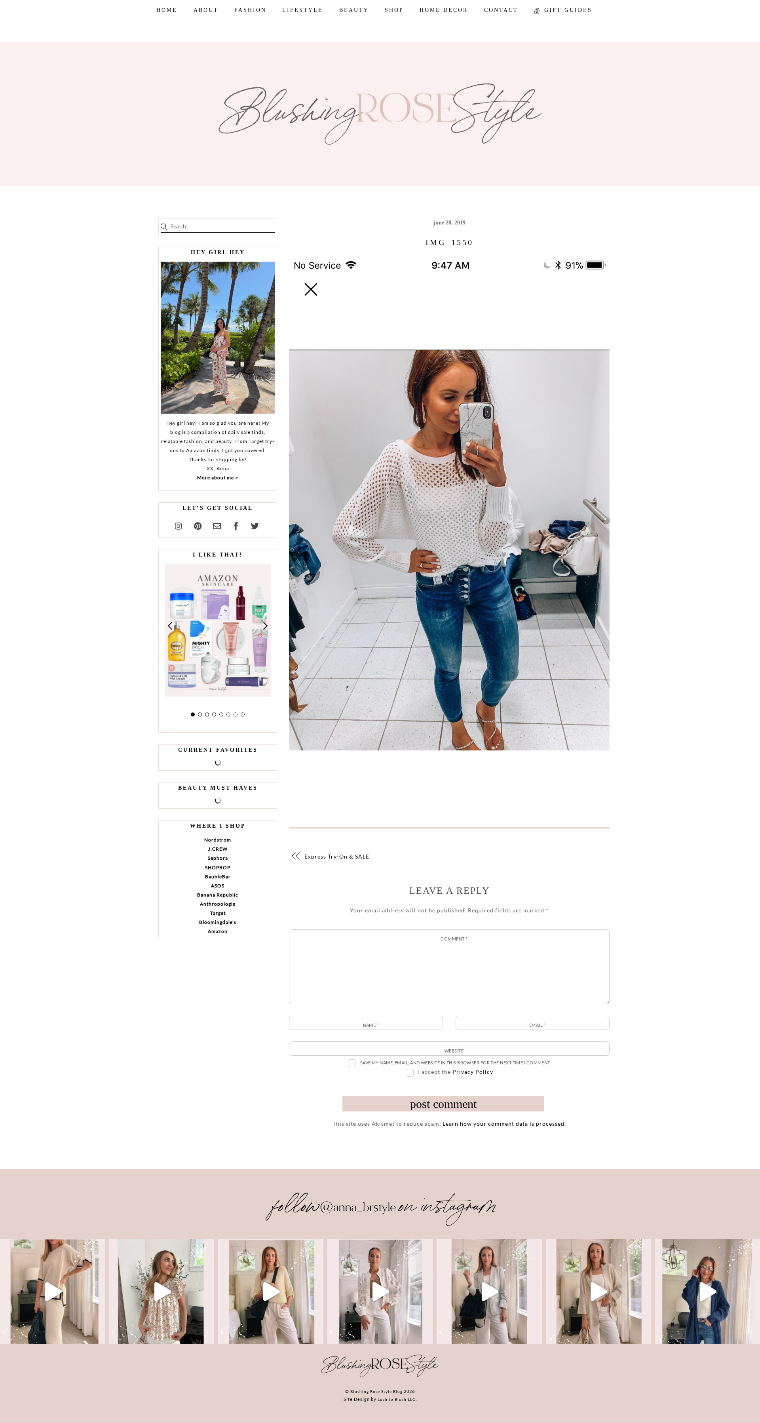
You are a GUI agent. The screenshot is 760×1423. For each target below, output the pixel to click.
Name (371, 1025)
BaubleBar (218, 877)
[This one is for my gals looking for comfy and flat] (707, 1291)
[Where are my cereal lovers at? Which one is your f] (598, 1291)
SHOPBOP (217, 867)
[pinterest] (198, 525)
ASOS (217, 886)
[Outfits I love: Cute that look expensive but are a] (270, 1291)
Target (218, 913)
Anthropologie (218, 904)
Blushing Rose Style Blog (376, 1391)
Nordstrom (217, 840)
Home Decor (444, 10)
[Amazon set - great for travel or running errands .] (52, 1291)
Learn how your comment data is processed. (504, 1123)
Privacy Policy (472, 1071)
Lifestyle (302, 10)
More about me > (217, 478)
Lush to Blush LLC (397, 1399)
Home (166, 10)
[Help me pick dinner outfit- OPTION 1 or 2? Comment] (380, 1291)
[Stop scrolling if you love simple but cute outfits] (489, 1291)
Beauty (354, 10)
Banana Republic (217, 895)
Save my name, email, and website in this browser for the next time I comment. (455, 1062)
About (206, 10)
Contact (501, 10)
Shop (394, 10)
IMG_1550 (449, 242)
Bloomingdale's (217, 922)
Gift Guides (567, 10)
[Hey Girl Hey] (218, 338)
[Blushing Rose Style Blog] (380, 1376)
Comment (454, 938)
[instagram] (179, 525)
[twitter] (255, 525)
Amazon (218, 931)
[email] (217, 525)
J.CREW (218, 849)
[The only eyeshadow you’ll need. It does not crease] (162, 1291)
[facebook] (236, 525)
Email (537, 1025)
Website (454, 1050)
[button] (171, 626)
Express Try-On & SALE (336, 856)
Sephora (218, 858)
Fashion (250, 10)
